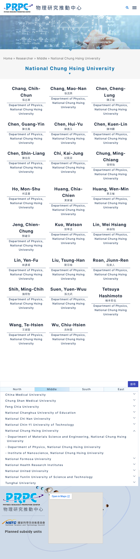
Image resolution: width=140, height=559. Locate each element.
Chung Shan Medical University (30, 400)
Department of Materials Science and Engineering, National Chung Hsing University (67, 439)
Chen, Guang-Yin (26, 124)
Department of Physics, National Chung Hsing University (26, 109)
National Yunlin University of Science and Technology (49, 477)
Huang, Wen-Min (111, 188)
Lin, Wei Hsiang (111, 224)
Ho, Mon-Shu (26, 188)
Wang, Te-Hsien (26, 324)
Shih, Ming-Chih (26, 289)
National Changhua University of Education (40, 412)
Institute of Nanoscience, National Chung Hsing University (56, 453)
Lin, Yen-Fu (26, 260)
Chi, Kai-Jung (68, 153)
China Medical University (25, 394)
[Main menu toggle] (134, 7)
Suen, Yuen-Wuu (68, 289)
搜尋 (133, 384)
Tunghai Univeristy (20, 483)
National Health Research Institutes (34, 465)
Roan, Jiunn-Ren (111, 260)
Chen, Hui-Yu (68, 124)
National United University (26, 471)
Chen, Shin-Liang (26, 153)
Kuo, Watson (68, 224)
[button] (127, 8)
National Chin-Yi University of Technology (39, 424)
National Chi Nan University (28, 418)
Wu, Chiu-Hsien (69, 324)
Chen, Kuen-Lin (110, 124)
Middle (42, 58)
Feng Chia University (22, 406)
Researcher (24, 58)
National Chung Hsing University (32, 430)
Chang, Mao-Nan (68, 88)
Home (7, 58)
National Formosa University (28, 459)
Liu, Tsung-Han (68, 260)
